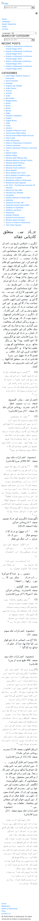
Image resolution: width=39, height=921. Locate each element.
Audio (8, 96)
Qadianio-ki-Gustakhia (14, 208)
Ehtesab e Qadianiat (14, 116)
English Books (11, 121)
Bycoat (8, 111)
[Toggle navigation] (36, 13)
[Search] (33, 7)
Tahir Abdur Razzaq (13, 225)
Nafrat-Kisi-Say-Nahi (14, 190)
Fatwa (4, 26)
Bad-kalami (10, 98)
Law (7, 150)
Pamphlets (6, 22)
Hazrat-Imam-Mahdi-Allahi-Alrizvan (20, 135)
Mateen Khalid (11, 153)
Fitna (3, 911)
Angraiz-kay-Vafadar (14, 86)
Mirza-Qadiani (11, 170)
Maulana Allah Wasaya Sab (16, 158)
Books (4, 19)
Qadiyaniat (10, 212)
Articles (5, 29)
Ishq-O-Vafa (10, 138)
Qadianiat (9, 200)
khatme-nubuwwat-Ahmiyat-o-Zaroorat (21, 148)
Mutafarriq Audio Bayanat (16, 183)
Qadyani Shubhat (12, 215)
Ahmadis (9, 83)
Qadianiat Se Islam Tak (15, 203)
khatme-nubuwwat (13, 145)
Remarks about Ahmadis (15, 220)
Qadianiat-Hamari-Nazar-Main (17, 205)
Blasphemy (6, 906)
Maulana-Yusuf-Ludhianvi (15, 168)
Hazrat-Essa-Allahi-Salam (16, 133)
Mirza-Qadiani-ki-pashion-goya (18, 175)
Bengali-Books (11, 101)
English (8, 118)
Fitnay (8, 125)
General (9, 128)
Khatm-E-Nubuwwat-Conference (19, 143)
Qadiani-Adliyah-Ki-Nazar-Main (18, 198)
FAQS (8, 123)
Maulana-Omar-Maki (14, 165)
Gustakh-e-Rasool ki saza (16, 130)
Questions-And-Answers (15, 217)
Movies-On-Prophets (14, 178)
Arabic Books (11, 88)
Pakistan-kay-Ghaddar (14, 193)
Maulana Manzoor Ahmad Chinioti (19, 160)
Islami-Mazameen (12, 140)
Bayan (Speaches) (9, 24)
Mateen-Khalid (11, 155)
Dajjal (8, 113)
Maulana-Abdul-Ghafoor (15, 163)
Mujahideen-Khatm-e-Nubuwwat (18, 180)
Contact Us (6, 914)
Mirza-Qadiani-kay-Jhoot (16, 173)
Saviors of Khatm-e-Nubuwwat (18, 222)
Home (4, 904)
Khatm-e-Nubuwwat (9, 909)
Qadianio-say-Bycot (13, 210)
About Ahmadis (12, 81)
